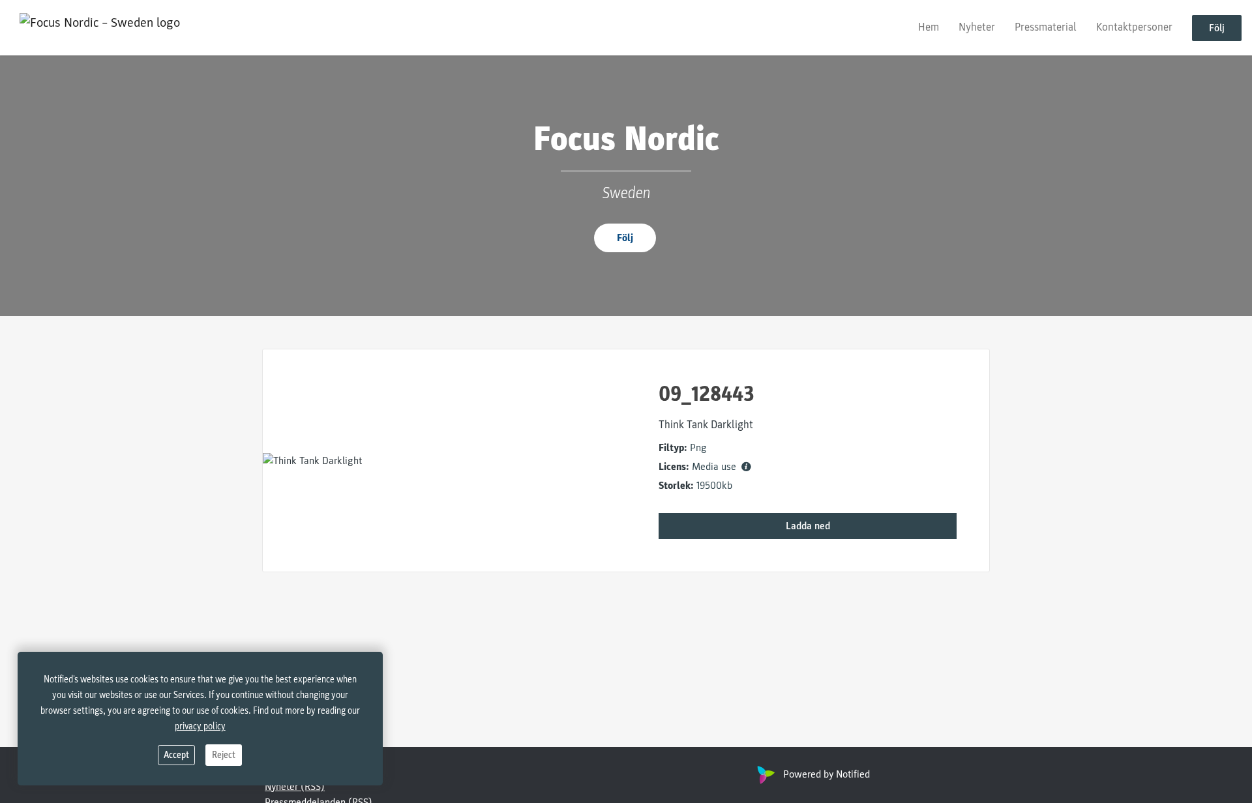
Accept (176, 755)
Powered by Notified (826, 774)
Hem (928, 27)
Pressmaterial (1046, 27)
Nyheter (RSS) (295, 786)
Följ (1217, 28)
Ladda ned (808, 526)
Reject (223, 755)
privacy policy (200, 726)
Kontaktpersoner (1134, 27)
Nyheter (977, 27)
